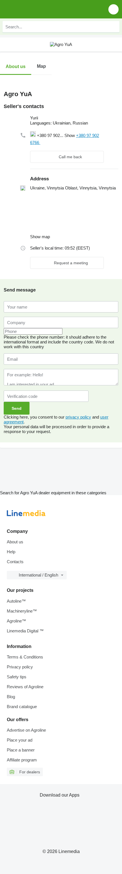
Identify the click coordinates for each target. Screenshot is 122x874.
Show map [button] (40, 236)
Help (11, 551)
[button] (113, 9)
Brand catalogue (22, 706)
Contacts (15, 561)
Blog (11, 696)
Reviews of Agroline (25, 686)
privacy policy (78, 417)
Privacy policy (20, 666)
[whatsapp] (55, 142)
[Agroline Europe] (36, 9)
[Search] (113, 26)
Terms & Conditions (25, 657)
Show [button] (70, 135)
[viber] (77, 142)
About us (15, 541)
